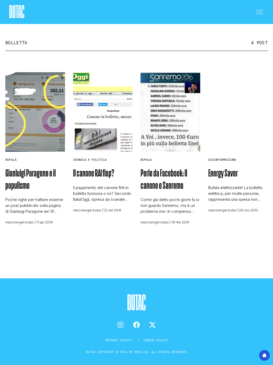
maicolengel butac (19, 222)
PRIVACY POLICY (120, 340)
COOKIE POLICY (155, 340)
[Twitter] (152, 324)
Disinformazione (222, 160)
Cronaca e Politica (90, 160)
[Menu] (259, 12)
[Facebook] (136, 324)
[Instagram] (120, 324)
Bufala (11, 160)
